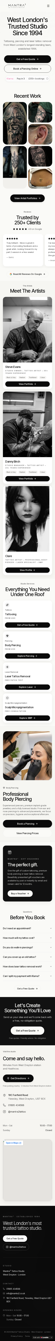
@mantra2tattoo (18, 1247)
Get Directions (18, 1078)
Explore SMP (26, 718)
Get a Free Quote (25, 59)
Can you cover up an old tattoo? (19, 956)
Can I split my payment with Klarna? (21, 976)
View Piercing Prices (27, 833)
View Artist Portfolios (25, 198)
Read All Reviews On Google (27, 274)
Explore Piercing (26, 656)
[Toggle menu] (49, 6)
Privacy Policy (17, 1336)
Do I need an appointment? (17, 928)
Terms (27, 1336)
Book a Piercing (25, 823)
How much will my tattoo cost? (18, 937)
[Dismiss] (51, 1337)
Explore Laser (26, 687)
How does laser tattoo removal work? (22, 966)
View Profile (26, 570)
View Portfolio (26, 384)
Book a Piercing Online (25, 68)
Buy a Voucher (18, 893)
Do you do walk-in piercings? (18, 947)
